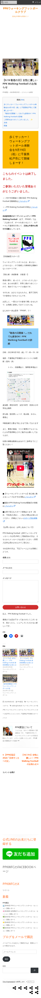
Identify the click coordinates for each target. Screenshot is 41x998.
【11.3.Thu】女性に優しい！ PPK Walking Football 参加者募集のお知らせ (9, 661)
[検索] (34, 970)
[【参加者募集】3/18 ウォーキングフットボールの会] (10, 678)
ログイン (31, 982)
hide (22, 100)
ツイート (6, 890)
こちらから (24, 201)
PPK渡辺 (5, 92)
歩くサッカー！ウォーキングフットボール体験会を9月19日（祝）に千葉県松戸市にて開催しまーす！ (20, 107)
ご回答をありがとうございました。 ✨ (18, 119)
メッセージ (7, 578)
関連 (5, 125)
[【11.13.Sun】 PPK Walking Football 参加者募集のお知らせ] (26, 653)
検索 (4, 966)
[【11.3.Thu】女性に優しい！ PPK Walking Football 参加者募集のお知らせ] (10, 653)
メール (7, 568)
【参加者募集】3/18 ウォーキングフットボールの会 (10, 686)
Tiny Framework (9, 982)
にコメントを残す (27, 92)
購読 (6, 959)
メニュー (38, 2)
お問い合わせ (20, 607)
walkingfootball (17, 706)
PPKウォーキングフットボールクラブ (20, 10)
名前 (6, 557)
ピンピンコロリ (15, 714)
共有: (5, 122)
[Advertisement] (20, 37)
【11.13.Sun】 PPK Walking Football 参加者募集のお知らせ (26, 660)
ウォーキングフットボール (14, 710)
